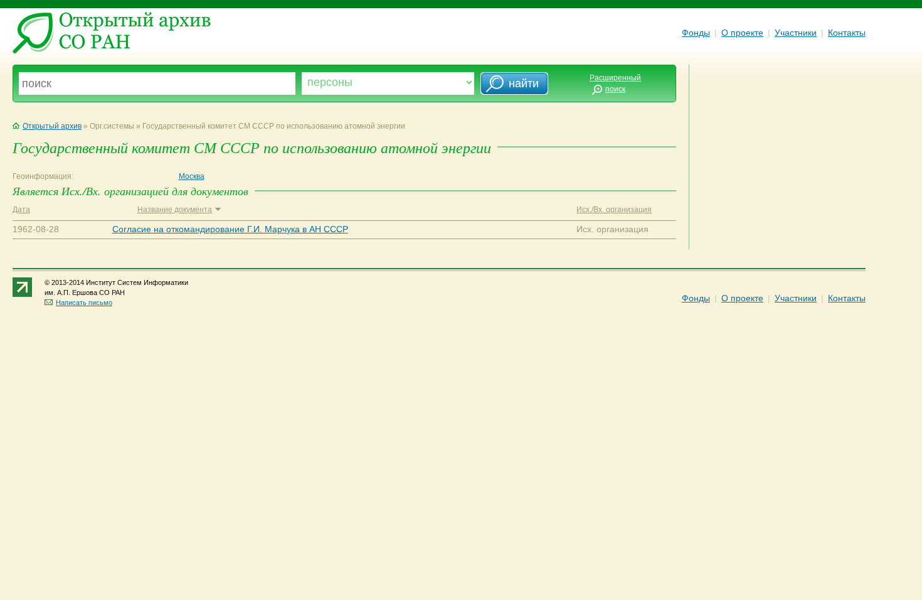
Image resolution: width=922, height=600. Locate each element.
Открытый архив (52, 126)
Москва (191, 176)
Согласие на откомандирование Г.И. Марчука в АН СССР (230, 229)
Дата (21, 209)
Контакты (847, 33)
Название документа (174, 209)
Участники (796, 33)
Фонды (696, 33)
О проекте (742, 33)
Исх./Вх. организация (614, 209)
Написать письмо (84, 302)
